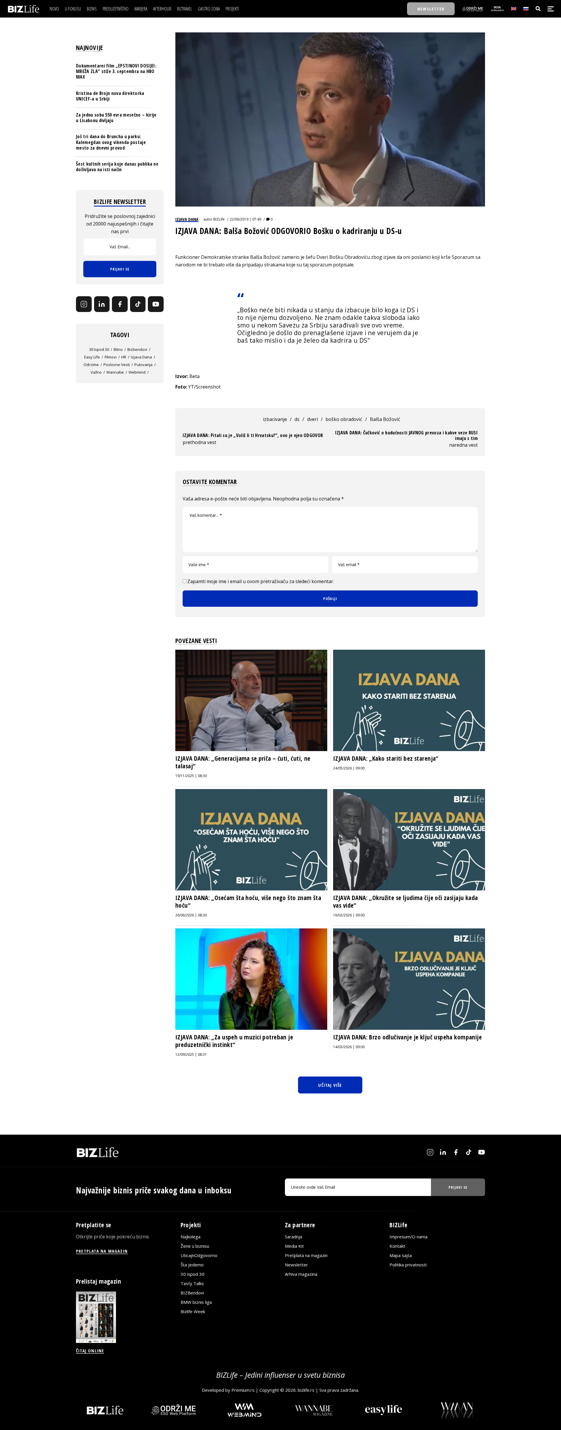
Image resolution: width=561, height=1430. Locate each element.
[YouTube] (156, 304)
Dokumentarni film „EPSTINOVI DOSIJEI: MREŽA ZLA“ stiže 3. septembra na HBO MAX (116, 71)
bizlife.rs (306, 1390)
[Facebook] (120, 304)
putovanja (143, 364)
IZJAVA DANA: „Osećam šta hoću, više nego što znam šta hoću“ (248, 901)
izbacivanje (275, 419)
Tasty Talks (192, 1283)
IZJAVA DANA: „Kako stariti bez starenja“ (386, 758)
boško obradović (343, 419)
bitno (118, 349)
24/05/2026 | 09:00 (349, 768)
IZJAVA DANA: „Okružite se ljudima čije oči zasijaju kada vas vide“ (405, 901)
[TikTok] (138, 304)
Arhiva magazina (301, 1274)
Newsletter (296, 1265)
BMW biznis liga (196, 1302)
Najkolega (190, 1237)
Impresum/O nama (408, 1237)
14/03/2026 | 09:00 (349, 1046)
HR (123, 357)
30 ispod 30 (99, 349)
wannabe (115, 372)
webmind (137, 372)
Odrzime (91, 364)
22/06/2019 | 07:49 (245, 219)
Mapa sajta (400, 1255)
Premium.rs (242, 1390)
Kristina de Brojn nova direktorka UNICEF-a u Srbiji (110, 96)
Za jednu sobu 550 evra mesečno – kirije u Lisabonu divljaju (116, 118)
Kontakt (397, 1246)
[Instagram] (84, 304)
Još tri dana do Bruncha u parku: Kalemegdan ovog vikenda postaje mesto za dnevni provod (111, 142)
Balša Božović (385, 419)
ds (297, 419)
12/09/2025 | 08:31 (191, 1054)
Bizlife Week (193, 1311)
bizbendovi (137, 349)
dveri (312, 419)
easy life (92, 357)
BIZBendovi (192, 1293)
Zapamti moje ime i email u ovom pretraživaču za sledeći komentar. (260, 581)
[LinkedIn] (102, 304)
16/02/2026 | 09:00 (349, 915)
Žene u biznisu (195, 1246)
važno (96, 372)
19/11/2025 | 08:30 (191, 775)
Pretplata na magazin (306, 1255)
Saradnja (293, 1237)
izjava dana (141, 357)
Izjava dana (186, 219)
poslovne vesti (116, 364)
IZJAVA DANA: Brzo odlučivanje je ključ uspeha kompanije (407, 1037)
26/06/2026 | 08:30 (191, 915)
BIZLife (219, 219)
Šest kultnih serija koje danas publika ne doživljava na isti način (117, 167)
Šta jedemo (192, 1265)
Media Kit (294, 1246)
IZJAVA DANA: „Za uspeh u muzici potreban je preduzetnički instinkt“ (234, 1041)
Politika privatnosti (408, 1265)
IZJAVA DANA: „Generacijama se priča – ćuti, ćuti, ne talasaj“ (243, 762)
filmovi (111, 357)
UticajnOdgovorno (199, 1255)
